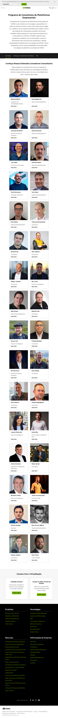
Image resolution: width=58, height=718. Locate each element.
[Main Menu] (2, 8)
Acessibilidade (43, 711)
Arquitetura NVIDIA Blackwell (38, 613)
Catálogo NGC (9, 672)
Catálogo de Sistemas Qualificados (15, 688)
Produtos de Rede (10, 621)
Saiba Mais (14, 106)
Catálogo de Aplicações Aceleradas (15, 641)
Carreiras (32, 663)
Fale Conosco (21, 713)
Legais (35, 711)
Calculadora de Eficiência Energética (15, 665)
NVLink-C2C (33, 626)
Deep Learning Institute (12, 662)
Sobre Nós (33, 641)
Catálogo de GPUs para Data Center (15, 649)
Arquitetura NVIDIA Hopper (38, 616)
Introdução (8, 55)
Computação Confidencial (37, 621)
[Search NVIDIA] (4, 7)
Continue (24, 4)
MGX (31, 618)
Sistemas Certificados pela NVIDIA (15, 675)
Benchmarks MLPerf (11, 670)
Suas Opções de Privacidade (24, 711)
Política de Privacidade (8, 711)
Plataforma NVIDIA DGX (12, 616)
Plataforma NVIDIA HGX (12, 618)
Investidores (33, 647)
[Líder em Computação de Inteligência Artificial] (26, 7)
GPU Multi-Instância (36, 624)
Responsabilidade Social (37, 657)
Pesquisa (32, 655)
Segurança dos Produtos (9, 713)
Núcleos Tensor (34, 632)
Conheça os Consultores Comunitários (23, 55)
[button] (50, 8)
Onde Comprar (9, 690)
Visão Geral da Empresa (36, 644)
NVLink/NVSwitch (35, 629)
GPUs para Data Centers (12, 613)
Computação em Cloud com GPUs (14, 667)
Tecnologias (33, 660)
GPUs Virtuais (9, 624)
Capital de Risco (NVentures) (38, 649)
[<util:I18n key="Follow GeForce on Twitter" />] (36, 700)
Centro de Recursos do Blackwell (14, 644)
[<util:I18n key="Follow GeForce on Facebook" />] (30, 700)
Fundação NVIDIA (35, 652)
